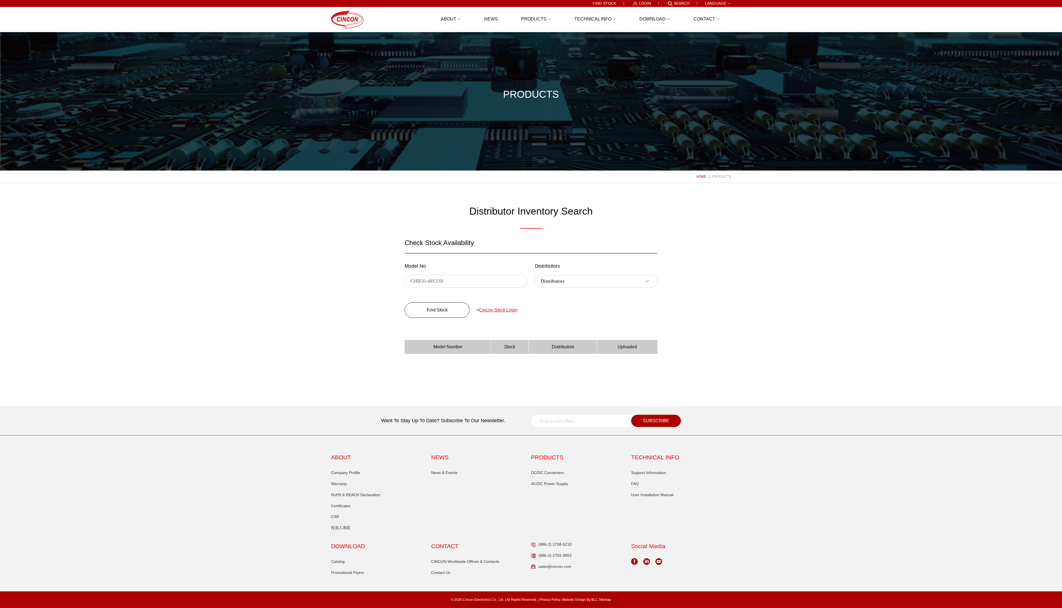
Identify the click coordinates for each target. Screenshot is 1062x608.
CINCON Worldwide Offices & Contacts (465, 561)
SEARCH (681, 3)
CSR (335, 516)
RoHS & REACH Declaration (355, 495)
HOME (701, 177)
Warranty (339, 483)
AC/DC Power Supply (549, 483)
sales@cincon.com (554, 566)
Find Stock (437, 310)
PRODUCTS (721, 177)
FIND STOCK (604, 3)
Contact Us (441, 572)
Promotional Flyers (347, 572)
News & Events (444, 472)
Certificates (341, 506)
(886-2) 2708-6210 (555, 544)
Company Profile (345, 472)
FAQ (635, 483)
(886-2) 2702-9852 (555, 555)
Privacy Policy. (550, 600)
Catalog (338, 561)
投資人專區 (340, 527)
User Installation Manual (652, 495)
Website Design (574, 599)
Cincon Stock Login (498, 310)
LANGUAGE (715, 3)
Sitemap (605, 599)
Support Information (648, 472)
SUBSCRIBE (656, 420)
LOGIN (645, 3)
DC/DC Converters (547, 472)
